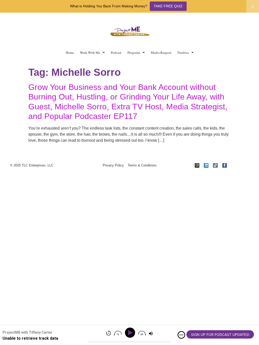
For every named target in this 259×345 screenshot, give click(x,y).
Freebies (183, 52)
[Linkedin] (206, 165)
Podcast (116, 52)
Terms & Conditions (142, 165)
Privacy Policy (113, 165)
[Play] (131, 332)
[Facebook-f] (224, 165)
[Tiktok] (215, 165)
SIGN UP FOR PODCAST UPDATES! (220, 334)
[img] (181, 335)
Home (70, 52)
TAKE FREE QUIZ (168, 6)
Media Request (161, 52)
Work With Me (90, 52)
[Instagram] (197, 165)
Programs (133, 52)
